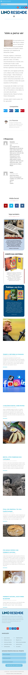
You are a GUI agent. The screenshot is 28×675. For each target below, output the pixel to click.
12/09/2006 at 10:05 (14, 143)
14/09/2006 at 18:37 (14, 173)
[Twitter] (20, 7)
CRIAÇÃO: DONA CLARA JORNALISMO (14, 673)
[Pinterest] (26, 7)
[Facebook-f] (13, 628)
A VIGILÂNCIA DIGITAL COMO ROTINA (13, 405)
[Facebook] (24, 7)
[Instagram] (18, 7)
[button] (14, 16)
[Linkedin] (22, 7)
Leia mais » (5, 418)
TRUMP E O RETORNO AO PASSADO (13, 354)
